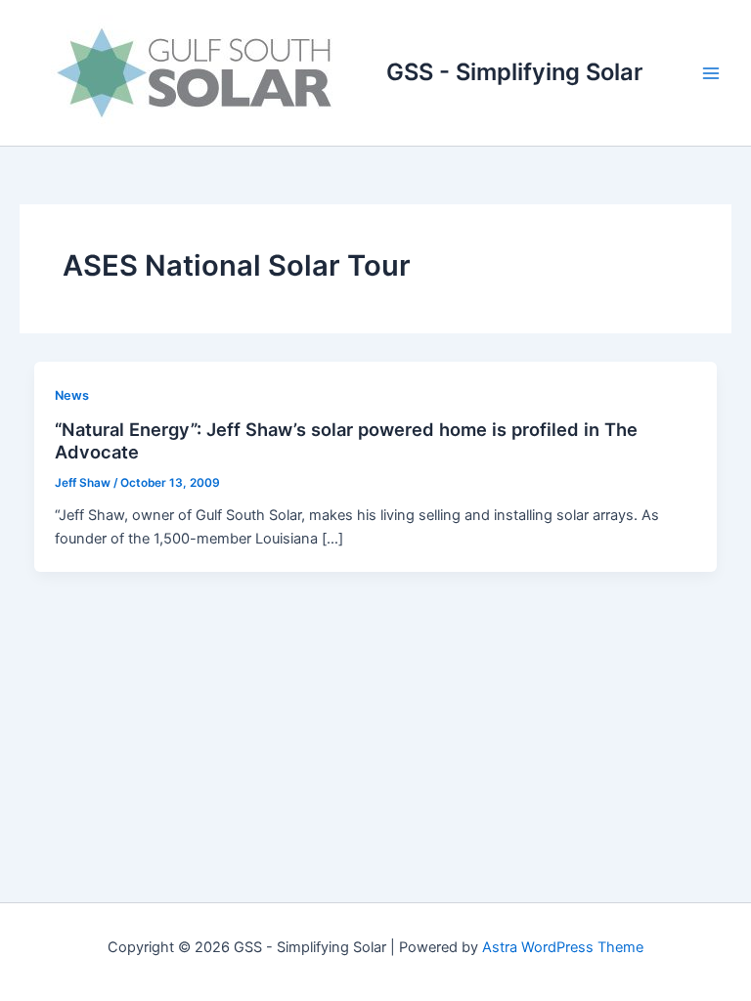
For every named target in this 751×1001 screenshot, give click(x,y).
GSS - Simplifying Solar (514, 72)
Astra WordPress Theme (562, 947)
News (72, 395)
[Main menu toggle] (710, 73)
